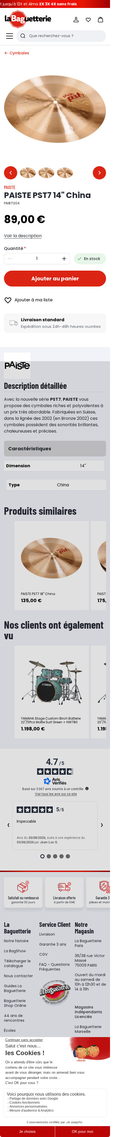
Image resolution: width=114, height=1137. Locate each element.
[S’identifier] (76, 19)
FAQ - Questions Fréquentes (54, 967)
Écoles (10, 1030)
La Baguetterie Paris (88, 943)
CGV (43, 954)
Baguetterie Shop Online (15, 1003)
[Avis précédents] (8, 825)
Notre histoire (16, 941)
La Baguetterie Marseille (88, 1029)
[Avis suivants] (102, 825)
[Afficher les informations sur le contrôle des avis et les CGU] (87, 788)
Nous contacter (18, 976)
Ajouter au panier (55, 278)
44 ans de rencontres (14, 1018)
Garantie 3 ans (52, 944)
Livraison (47, 934)
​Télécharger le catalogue (17, 963)
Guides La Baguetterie (15, 988)
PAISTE (9, 187)
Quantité (13, 248)
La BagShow (15, 951)
